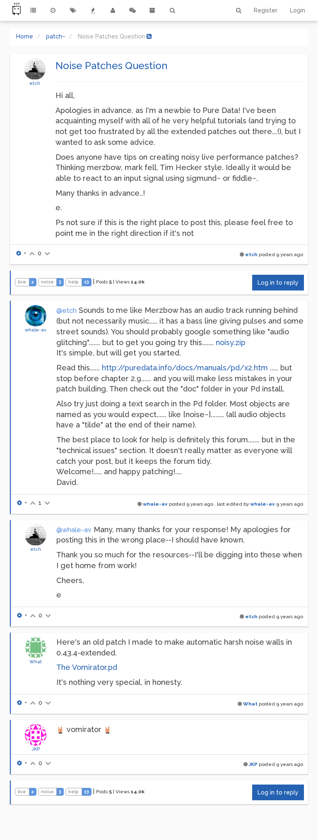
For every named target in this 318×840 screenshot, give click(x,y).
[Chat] (132, 10)
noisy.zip (231, 342)
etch (34, 83)
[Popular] (93, 10)
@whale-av (74, 530)
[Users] (113, 10)
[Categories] (33, 10)
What (35, 662)
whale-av (35, 330)
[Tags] (73, 10)
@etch (66, 310)
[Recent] (53, 10)
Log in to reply (278, 282)
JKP (35, 749)
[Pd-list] (152, 10)
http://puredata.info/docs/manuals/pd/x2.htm (185, 367)
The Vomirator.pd (86, 667)
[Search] (172, 10)
